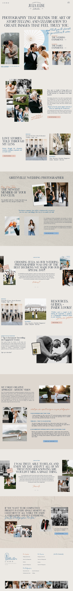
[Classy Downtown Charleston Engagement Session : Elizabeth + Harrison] (60, 144)
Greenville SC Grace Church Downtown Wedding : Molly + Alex (11, 301)
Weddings (28, 134)
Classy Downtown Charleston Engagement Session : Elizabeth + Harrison (35, 324)
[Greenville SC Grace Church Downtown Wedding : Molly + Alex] (36, 149)
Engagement (52, 156)
